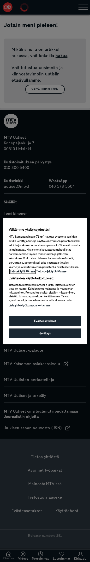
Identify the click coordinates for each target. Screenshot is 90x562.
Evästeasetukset (45, 321)
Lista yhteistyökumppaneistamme (29, 305)
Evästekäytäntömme (22, 271)
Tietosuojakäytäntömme (51, 271)
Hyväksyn (45, 333)
